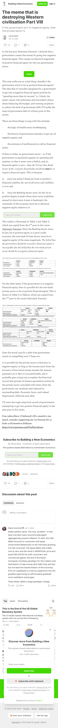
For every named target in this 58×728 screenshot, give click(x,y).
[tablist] (13, 503)
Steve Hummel (15, 528)
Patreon (17, 229)
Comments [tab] (8, 503)
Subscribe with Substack (30, 681)
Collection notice (45, 708)
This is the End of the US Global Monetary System (19, 610)
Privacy (26, 708)
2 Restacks (34, 474)
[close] (50, 629)
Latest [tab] (12, 601)
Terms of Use (42, 687)
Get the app (42, 715)
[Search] (53, 601)
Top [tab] (5, 601)
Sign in (52, 4)
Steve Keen (13, 36)
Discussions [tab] (23, 601)
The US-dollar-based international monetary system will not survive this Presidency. (22, 616)
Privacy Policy (28, 693)
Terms (34, 708)
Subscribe (42, 4)
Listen (52, 37)
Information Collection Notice (34, 690)
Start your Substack (22, 715)
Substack (7, 229)
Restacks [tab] (20, 503)
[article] (29, 617)
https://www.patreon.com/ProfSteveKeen (22, 427)
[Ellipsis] (54, 528)
